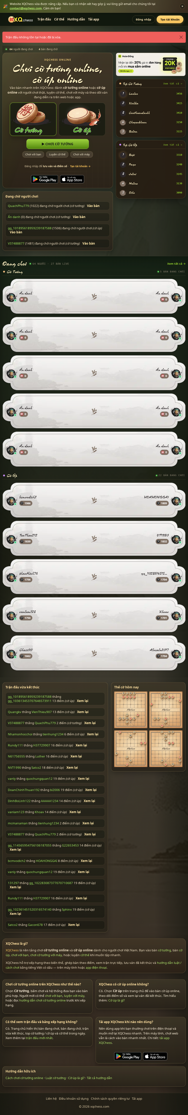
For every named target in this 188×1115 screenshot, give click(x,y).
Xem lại (82, 701)
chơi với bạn (20, 955)
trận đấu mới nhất (39, 1038)
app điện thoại (96, 967)
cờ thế (84, 955)
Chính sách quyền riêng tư (110, 1098)
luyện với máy (74, 996)
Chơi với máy (81, 154)
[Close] (181, 37)
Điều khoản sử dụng (73, 1098)
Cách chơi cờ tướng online (24, 1078)
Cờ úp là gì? (116, 1000)
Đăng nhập (143, 19)
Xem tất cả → (172, 83)
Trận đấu (44, 19)
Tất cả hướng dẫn (99, 1078)
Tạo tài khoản (170, 19)
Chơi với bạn (33, 154)
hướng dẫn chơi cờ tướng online (42, 1000)
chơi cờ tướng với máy (46, 955)
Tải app (93, 19)
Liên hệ (51, 1098)
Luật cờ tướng (56, 1078)
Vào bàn (93, 206)
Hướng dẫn (76, 19)
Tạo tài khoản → (80, 166)
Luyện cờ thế (57, 154)
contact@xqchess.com (26, 8)
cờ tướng (164, 950)
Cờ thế (59, 19)
